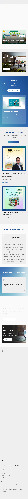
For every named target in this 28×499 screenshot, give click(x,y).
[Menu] (16, 2)
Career (17, 465)
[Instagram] (4, 496)
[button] (19, 2)
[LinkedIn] (2, 495)
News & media (19, 461)
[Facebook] (9, 495)
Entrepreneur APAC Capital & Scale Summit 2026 (13, 174)
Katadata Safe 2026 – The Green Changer (13, 212)
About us (4, 461)
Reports (17, 463)
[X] (7, 496)
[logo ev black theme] (6, 2)
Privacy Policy (5, 463)
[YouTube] (11, 495)
